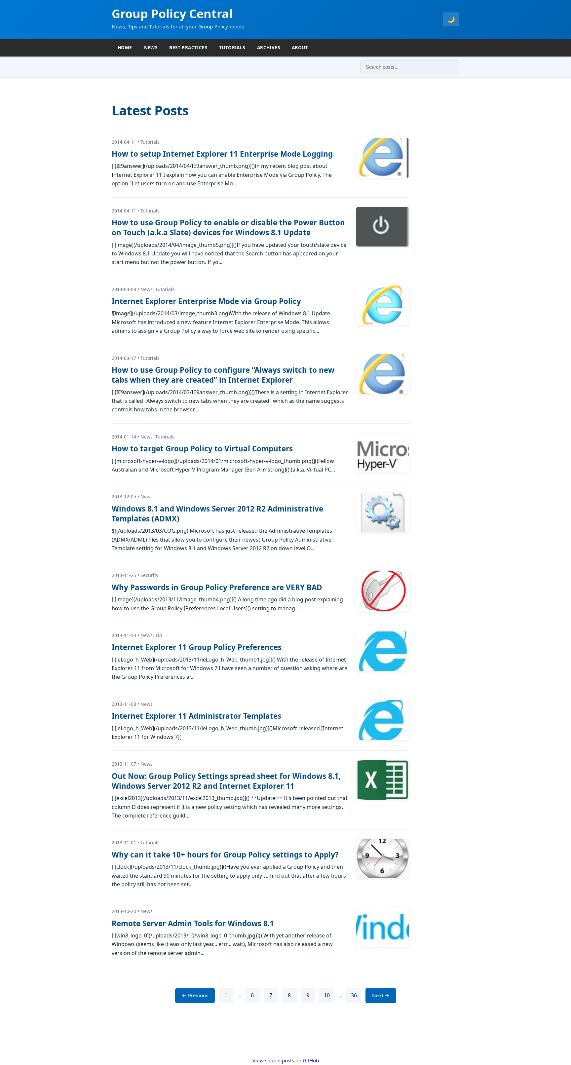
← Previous (195, 995)
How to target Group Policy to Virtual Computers (202, 448)
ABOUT (300, 47)
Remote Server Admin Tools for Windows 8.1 (193, 923)
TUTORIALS (232, 47)
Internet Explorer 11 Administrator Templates (196, 716)
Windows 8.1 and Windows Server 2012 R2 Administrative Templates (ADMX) (217, 514)
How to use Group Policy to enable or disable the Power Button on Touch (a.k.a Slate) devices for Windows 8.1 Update (228, 227)
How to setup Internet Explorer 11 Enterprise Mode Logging (222, 154)
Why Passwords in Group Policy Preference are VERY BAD (217, 587)
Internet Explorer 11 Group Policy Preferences (197, 647)
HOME (125, 47)
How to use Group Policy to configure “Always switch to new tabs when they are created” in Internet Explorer (223, 375)
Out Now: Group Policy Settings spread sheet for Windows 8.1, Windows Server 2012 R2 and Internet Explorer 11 (226, 781)
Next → (381, 995)
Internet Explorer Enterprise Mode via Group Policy (206, 301)
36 (354, 995)
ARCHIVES (268, 47)
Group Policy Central (172, 14)
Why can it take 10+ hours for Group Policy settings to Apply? (225, 855)
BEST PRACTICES (188, 47)
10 (327, 995)
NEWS (151, 47)
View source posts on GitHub (285, 1060)
